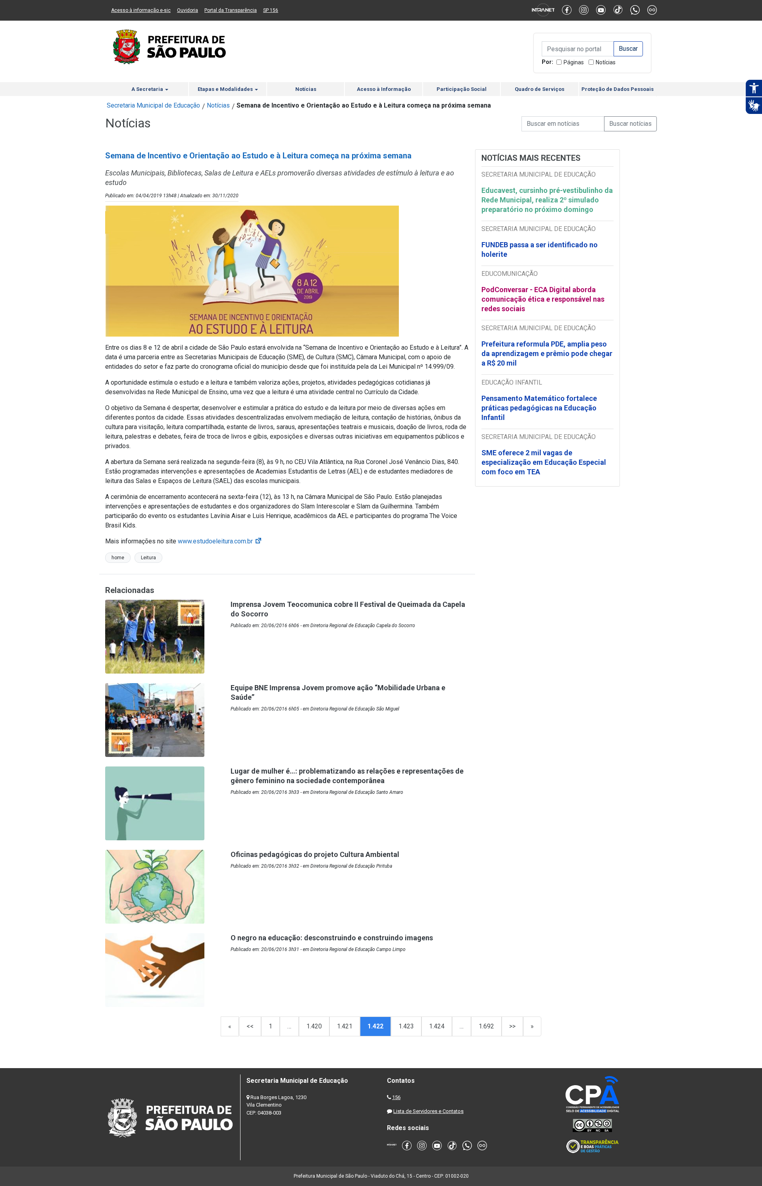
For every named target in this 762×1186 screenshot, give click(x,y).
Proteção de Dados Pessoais (617, 89)
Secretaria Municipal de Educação (153, 105)
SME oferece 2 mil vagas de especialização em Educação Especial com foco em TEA (543, 462)
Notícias (606, 62)
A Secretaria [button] (147, 89)
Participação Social (462, 89)
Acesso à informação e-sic (141, 10)
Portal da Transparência (230, 10)
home (118, 557)
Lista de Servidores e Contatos (428, 1111)
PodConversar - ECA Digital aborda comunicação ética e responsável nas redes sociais (542, 299)
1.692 (486, 1026)
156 (396, 1097)
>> (512, 1026)
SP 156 (270, 10)
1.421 (344, 1026)
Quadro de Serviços (539, 89)
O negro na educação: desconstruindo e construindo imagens (332, 938)
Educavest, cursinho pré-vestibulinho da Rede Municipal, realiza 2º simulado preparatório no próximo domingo (547, 200)
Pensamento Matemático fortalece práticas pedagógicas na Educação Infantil (539, 408)
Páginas (574, 62)
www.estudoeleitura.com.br (220, 541)
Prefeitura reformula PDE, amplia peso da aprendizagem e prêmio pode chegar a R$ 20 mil (546, 353)
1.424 (436, 1026)
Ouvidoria (187, 10)
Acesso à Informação (384, 89)
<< (250, 1026)
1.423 (406, 1026)
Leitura (148, 557)
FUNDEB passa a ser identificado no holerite (539, 249)
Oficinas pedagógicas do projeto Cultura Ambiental (315, 854)
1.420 (314, 1026)
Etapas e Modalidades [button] (226, 89)
